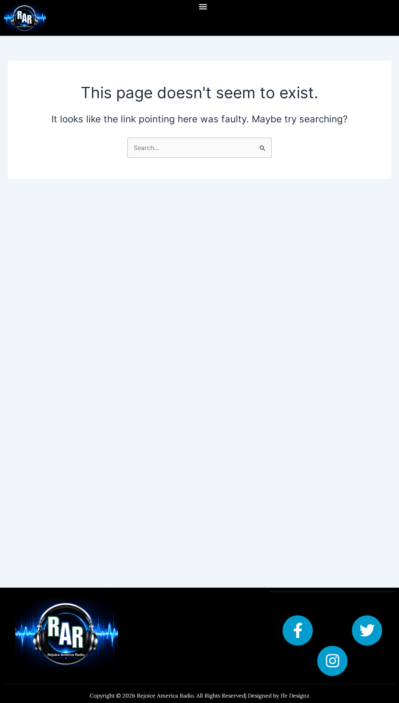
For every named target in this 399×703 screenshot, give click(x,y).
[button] (202, 6)
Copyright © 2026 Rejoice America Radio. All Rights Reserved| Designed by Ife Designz (199, 695)
